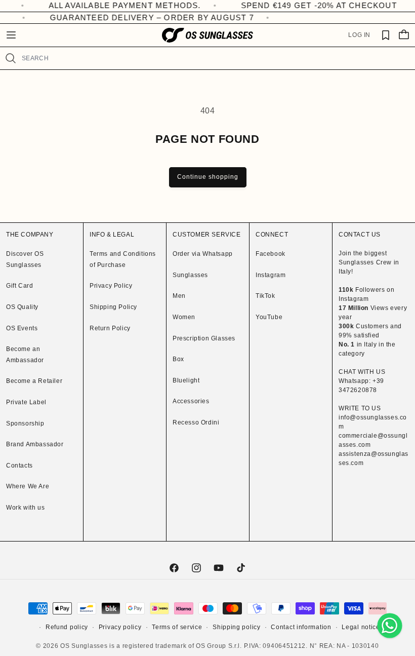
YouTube (269, 317)
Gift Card (19, 285)
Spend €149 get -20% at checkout (307, 5)
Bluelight (186, 380)
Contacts (19, 465)
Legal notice (361, 627)
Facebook (270, 253)
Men (179, 295)
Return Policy (110, 328)
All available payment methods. (112, 5)
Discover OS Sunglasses (25, 259)
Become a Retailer (34, 380)
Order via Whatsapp (203, 253)
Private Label (26, 402)
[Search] (10, 58)
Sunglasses (190, 275)
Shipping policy (237, 627)
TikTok (265, 295)
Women (184, 317)
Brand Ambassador (35, 444)
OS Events (21, 328)
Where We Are (27, 486)
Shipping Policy (113, 307)
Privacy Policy (111, 285)
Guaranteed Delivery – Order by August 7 (148, 17)
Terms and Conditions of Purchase (123, 259)
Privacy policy (120, 627)
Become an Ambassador (25, 354)
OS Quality (22, 307)
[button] (11, 35)
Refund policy (67, 627)
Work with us (25, 507)
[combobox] (214, 58)
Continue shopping (207, 176)
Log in (359, 34)
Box (178, 359)
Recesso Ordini (196, 422)
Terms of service (177, 627)
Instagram (270, 275)
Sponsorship (25, 423)
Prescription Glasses (204, 338)
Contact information (301, 627)
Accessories (191, 401)
